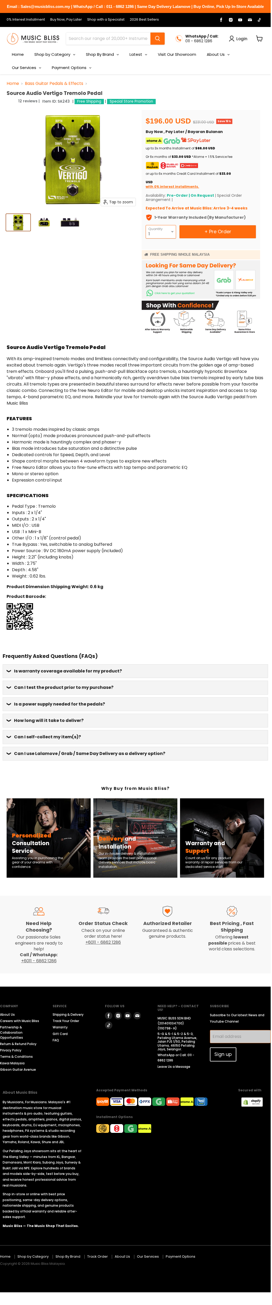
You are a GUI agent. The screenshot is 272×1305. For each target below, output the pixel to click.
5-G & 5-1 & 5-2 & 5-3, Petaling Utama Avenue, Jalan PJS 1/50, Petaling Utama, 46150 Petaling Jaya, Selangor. (177, 1041)
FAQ (56, 1040)
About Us (7, 1014)
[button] (12, 101)
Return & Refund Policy (18, 1044)
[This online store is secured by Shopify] (254, 1105)
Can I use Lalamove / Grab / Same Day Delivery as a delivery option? (89, 753)
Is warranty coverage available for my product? (68, 671)
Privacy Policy (10, 1050)
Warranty (60, 1027)
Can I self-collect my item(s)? (47, 737)
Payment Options (180, 1256)
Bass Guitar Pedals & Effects (54, 83)
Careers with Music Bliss (19, 1021)
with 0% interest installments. (172, 186)
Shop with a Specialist (106, 20)
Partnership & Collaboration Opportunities (11, 1032)
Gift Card (60, 1034)
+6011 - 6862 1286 (39, 961)
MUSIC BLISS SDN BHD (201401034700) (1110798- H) (174, 1023)
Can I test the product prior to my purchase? (63, 687)
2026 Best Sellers (144, 20)
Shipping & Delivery (68, 1014)
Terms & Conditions (16, 1056)
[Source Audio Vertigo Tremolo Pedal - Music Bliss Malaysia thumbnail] (18, 222)
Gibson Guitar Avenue (18, 1069)
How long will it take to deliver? (49, 720)
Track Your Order (66, 1021)
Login (241, 39)
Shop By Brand (68, 1256)
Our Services (148, 1256)
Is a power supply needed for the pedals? (59, 704)
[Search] (157, 39)
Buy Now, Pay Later (66, 20)
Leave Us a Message (174, 1066)
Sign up (223, 1054)
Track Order (97, 1256)
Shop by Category (33, 1256)
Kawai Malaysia (12, 1063)
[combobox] (108, 39)
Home (13, 83)
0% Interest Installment (26, 20)
